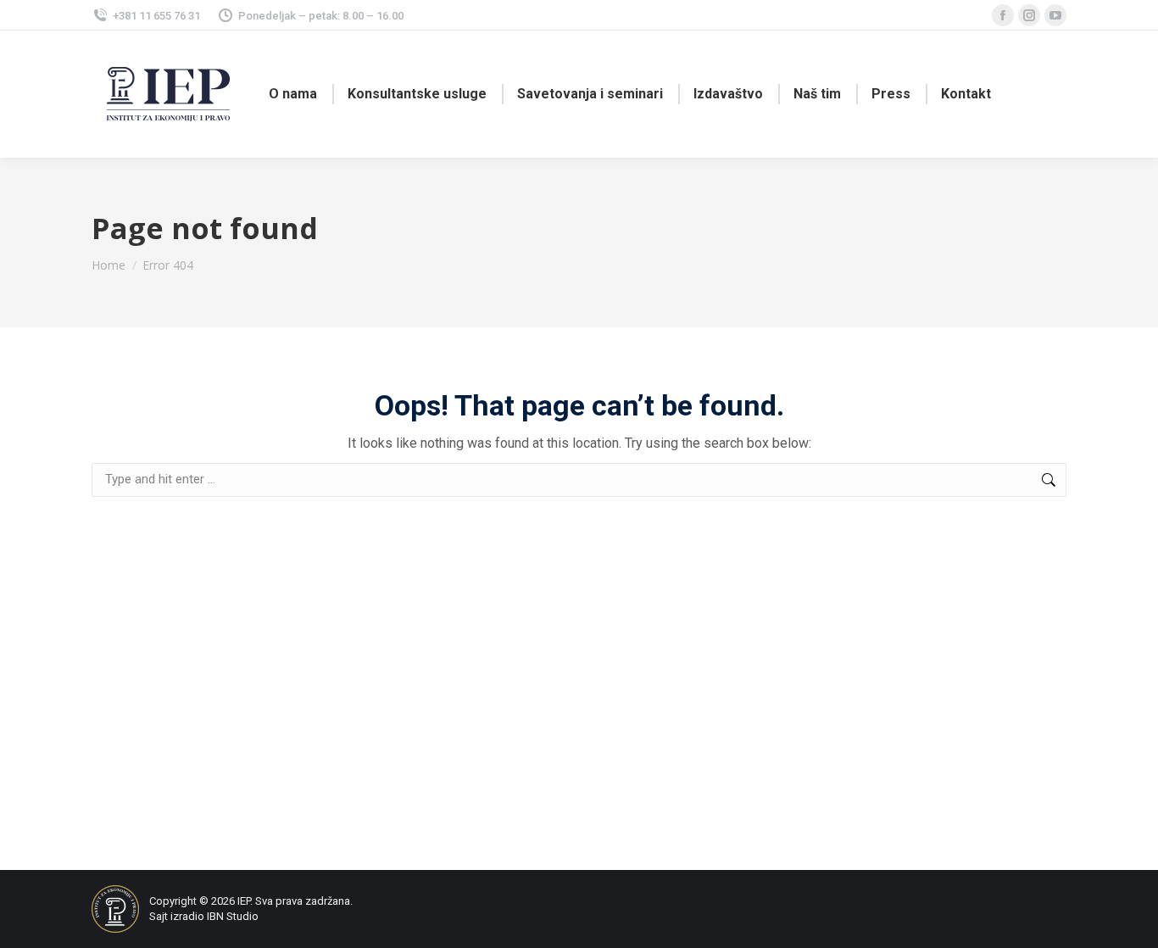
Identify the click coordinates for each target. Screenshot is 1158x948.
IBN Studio (233, 916)
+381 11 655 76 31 (156, 15)
